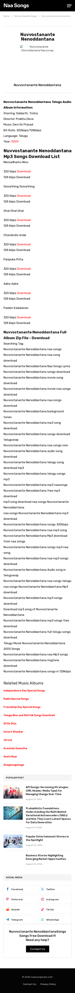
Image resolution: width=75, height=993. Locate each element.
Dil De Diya (9, 723)
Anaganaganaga (13, 764)
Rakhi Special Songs (16, 698)
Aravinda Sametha (15, 748)
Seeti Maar (10, 756)
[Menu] (69, 6)
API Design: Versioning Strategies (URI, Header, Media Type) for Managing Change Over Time (47, 791)
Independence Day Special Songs (24, 690)
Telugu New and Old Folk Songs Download (29, 715)
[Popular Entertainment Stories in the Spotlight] (13, 841)
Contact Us (29, 984)
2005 (14, 141)
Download (24, 171)
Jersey (7, 740)
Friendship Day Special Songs (21, 707)
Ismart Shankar (13, 731)
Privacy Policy (48, 984)
